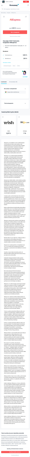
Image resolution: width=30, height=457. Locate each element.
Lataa (26, 1)
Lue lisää (25, 76)
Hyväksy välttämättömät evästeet (15, 448)
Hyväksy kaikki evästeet (15, 452)
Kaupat (8, 12)
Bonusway (3, 12)
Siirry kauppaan (15, 32)
